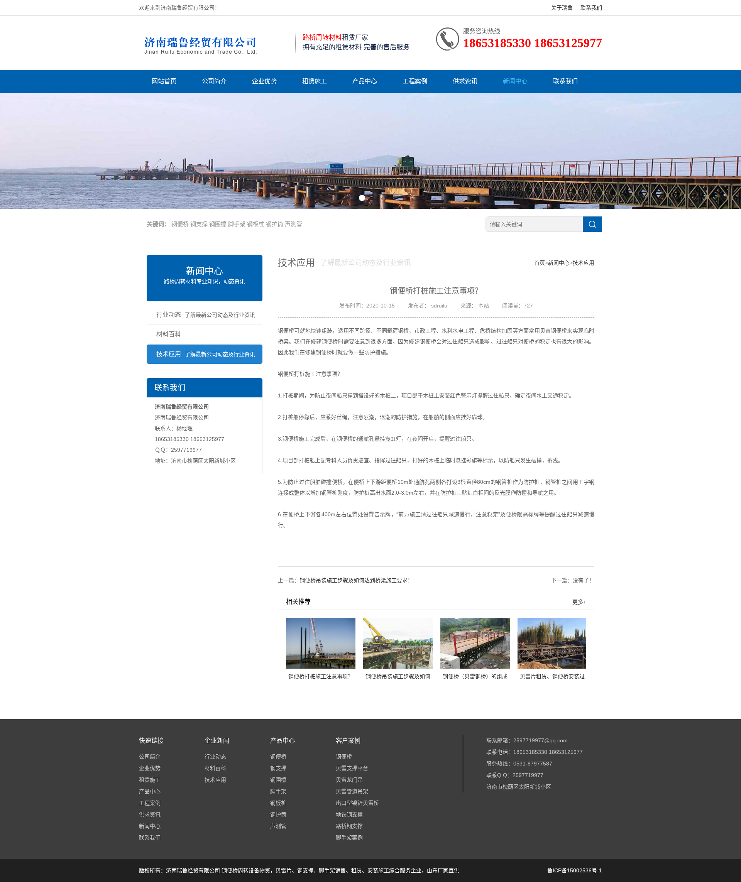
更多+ (579, 602)
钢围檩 (218, 224)
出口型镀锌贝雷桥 (357, 803)
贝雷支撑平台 (352, 768)
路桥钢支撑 (349, 826)
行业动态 (205, 314)
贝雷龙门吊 (349, 780)
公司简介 (214, 81)
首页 (539, 263)
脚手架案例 (349, 838)
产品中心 (364, 81)
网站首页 (164, 81)
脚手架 (236, 224)
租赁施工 (314, 81)
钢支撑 (199, 224)
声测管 (293, 224)
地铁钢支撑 (349, 814)
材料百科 (168, 334)
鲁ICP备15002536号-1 (574, 870)
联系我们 (591, 8)
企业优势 (264, 81)
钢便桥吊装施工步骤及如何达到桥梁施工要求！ (356, 580)
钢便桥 (180, 224)
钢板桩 (255, 224)
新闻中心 (515, 81)
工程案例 (415, 81)
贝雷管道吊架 (352, 791)
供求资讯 (465, 81)
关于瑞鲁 (562, 8)
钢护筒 (274, 224)
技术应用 (205, 354)
